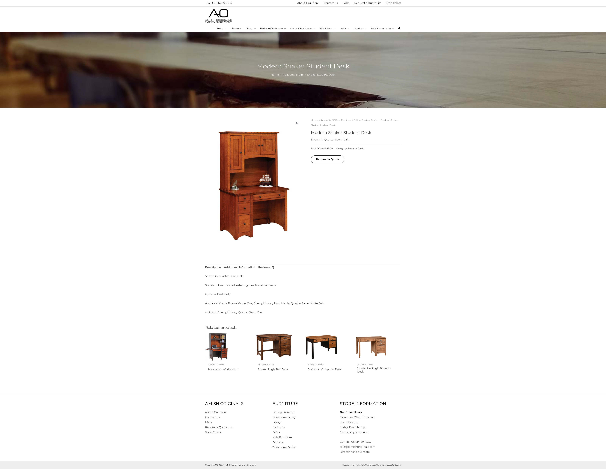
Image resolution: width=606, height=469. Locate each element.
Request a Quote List (219, 427)
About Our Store (216, 412)
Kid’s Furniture (282, 437)
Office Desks (361, 120)
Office (276, 432)
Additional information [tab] (239, 267)
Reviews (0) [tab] (266, 267)
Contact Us (212, 417)
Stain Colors (213, 432)
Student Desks (379, 120)
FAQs (208, 422)
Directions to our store (355, 451)
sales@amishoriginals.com (357, 446)
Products (326, 120)
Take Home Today (284, 417)
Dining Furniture (284, 412)
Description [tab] (213, 267)
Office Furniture (342, 120)
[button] (297, 123)
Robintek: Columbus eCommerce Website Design (378, 465)
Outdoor (278, 442)
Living (277, 422)
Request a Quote (327, 159)
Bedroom (279, 427)
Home (314, 120)
